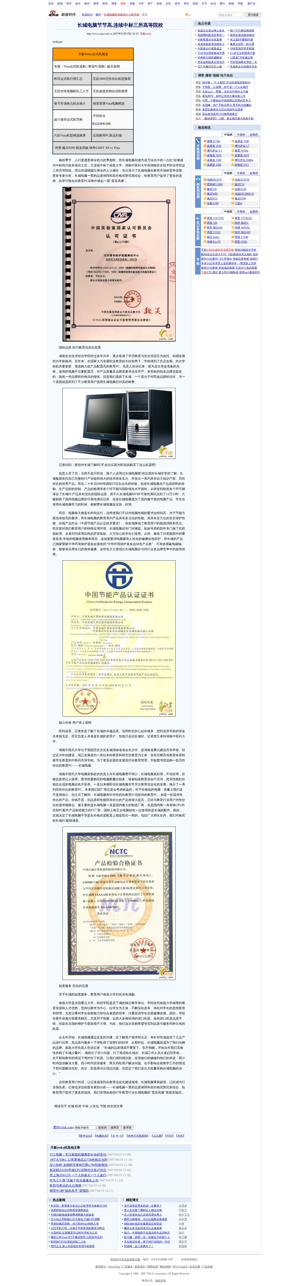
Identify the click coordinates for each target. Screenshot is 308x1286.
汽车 (141, 3)
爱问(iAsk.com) (63, 1127)
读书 (177, 3)
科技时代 (87, 14)
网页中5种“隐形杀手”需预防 (69, 1190)
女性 (168, 3)
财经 (87, 3)
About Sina (114, 1266)
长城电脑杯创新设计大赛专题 (121, 14)
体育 (69, 3)
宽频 (132, 3)
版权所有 (160, 1280)
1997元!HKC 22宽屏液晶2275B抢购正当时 (79, 1159)
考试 (186, 3)
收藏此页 (101, 1135)
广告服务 (127, 1266)
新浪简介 (100, 1266)
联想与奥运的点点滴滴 (65, 1185)
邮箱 (231, 3)
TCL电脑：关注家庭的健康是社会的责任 (78, 1154)
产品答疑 (207, 1266)
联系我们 (140, 1266)
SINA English (180, 1266)
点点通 (157, 1135)
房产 (150, 3)
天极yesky (146, 33)
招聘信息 (152, 1266)
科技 (105, 3)
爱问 (222, 3)
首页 (51, 3)
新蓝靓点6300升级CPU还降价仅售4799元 (78, 1170)
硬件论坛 (85, 1135)
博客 (114, 3)
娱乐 (78, 3)
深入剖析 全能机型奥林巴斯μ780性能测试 (79, 1165)
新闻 (60, 3)
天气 (204, 3)
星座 (195, 3)
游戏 (159, 3)
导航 (240, 3)
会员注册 (194, 1266)
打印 (169, 1135)
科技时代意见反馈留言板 (125, 1259)
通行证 (251, 3)
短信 (213, 3)
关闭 (180, 1135)
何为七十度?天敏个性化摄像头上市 (74, 1180)
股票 (96, 3)
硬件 (98, 14)
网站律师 (165, 1266)
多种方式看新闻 (137, 1135)
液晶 (94, 123)
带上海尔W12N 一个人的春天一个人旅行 (78, 1175)
